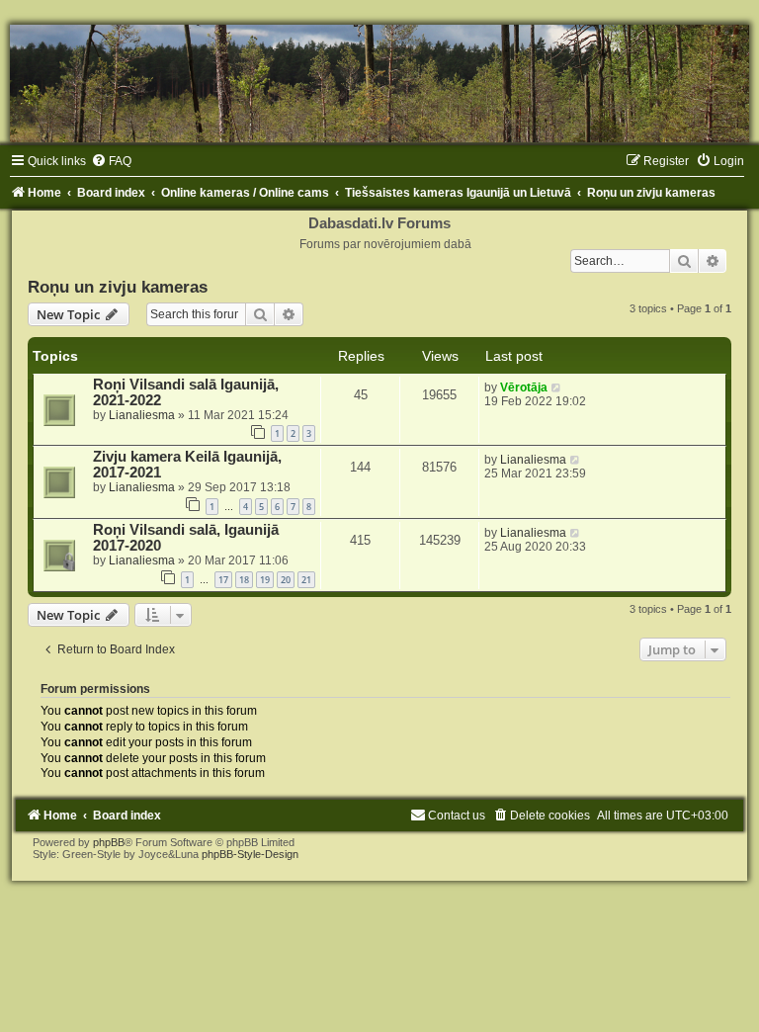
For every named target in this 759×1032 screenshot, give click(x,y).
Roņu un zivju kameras (118, 287)
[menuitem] (111, 161)
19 (265, 579)
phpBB (109, 842)
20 (286, 579)
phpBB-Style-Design (250, 854)
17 (223, 579)
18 (244, 579)
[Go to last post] (556, 387)
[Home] (379, 83)
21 (306, 579)
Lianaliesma (142, 415)
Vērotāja (524, 387)
